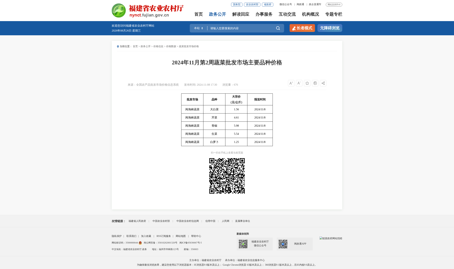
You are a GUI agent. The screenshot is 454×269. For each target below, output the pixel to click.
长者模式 (304, 28)
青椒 (214, 125)
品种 (214, 99)
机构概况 (310, 14)
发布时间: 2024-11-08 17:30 (201, 84)
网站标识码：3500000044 (125, 242)
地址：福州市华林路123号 (165, 249)
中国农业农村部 (161, 221)
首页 (198, 14)
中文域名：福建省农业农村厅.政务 (129, 249)
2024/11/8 (259, 109)
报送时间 (260, 99)
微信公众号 (285, 4)
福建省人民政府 (137, 221)
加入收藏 (146, 236)
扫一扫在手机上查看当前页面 (227, 152)
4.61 (236, 117)
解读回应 (240, 14)
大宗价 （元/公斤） (236, 99)
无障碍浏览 (330, 28)
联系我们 (131, 236)
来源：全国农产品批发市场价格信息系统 (153, 84)
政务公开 (217, 14)
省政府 (267, 4)
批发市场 (192, 99)
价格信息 (158, 46)
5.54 (236, 133)
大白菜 (214, 109)
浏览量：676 (230, 84)
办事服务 (264, 14)
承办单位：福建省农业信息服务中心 (245, 260)
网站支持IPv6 (334, 4)
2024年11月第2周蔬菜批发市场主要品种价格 (227, 62)
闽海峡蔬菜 (192, 109)
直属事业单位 (242, 221)
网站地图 (181, 236)
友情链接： (119, 221)
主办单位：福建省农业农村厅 (205, 260)
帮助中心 (196, 236)
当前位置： (126, 46)
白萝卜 (214, 141)
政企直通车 (315, 4)
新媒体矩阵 (243, 233)
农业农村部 (252, 4)
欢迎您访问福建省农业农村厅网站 (133, 25)
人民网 (225, 221)
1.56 (236, 109)
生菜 (214, 133)
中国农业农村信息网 (187, 221)
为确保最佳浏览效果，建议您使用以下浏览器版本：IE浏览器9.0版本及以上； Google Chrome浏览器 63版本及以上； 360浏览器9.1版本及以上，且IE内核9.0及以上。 (227, 265)
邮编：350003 (191, 249)
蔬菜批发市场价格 (189, 46)
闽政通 (300, 4)
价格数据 (171, 46)
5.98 (236, 125)
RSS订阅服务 (164, 236)
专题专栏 (333, 14)
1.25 (236, 141)
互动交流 (287, 14)
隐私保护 (117, 236)
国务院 (236, 4)
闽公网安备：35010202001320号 (161, 242)
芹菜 (214, 117)
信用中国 (210, 221)
